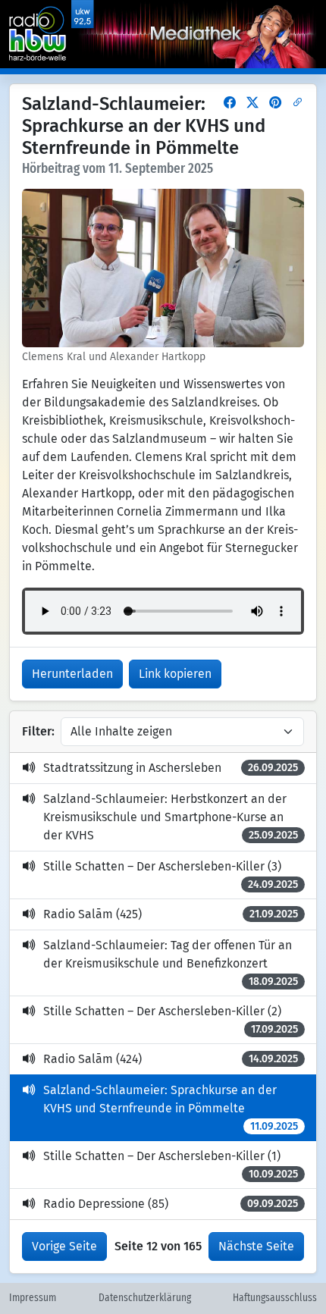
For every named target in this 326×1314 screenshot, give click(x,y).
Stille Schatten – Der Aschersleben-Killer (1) (170, 1165)
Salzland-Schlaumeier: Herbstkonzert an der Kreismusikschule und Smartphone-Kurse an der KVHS (170, 817)
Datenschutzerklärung (145, 1298)
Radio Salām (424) (170, 1059)
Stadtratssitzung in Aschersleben (170, 767)
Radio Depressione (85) (170, 1203)
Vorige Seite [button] (64, 1246)
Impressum (32, 1298)
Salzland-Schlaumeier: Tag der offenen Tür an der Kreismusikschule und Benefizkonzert (170, 963)
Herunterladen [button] (72, 673)
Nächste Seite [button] (256, 1246)
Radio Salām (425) (170, 914)
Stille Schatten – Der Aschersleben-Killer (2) (170, 1020)
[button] (230, 103)
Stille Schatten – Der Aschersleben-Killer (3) (170, 875)
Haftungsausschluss (275, 1298)
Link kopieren (175, 673)
